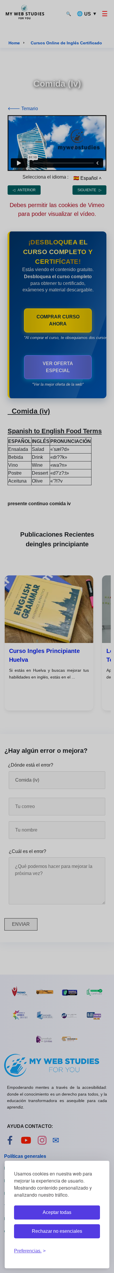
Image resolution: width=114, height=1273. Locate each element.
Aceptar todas (57, 1212)
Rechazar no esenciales (57, 1231)
